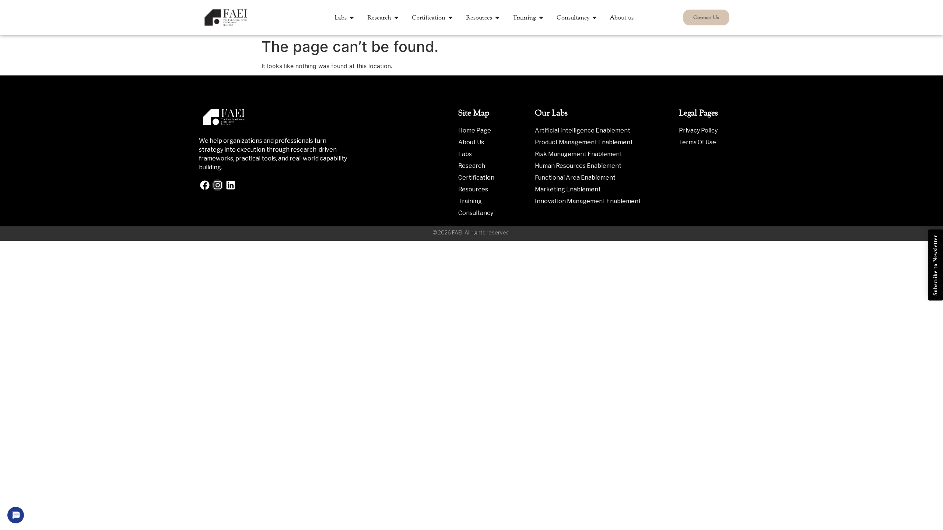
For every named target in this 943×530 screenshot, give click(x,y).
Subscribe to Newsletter (935, 265)
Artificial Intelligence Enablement (582, 130)
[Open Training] (541, 17)
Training (470, 201)
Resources (473, 189)
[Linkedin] (230, 185)
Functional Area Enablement (575, 177)
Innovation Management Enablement (588, 201)
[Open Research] (396, 17)
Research (471, 165)
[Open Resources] (497, 17)
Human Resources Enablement (578, 165)
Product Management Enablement (584, 142)
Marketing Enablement (568, 189)
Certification (476, 177)
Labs (465, 154)
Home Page (474, 130)
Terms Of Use (697, 142)
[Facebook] (204, 185)
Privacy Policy (698, 130)
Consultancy (475, 212)
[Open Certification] (450, 17)
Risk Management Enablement (578, 154)
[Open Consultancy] (594, 17)
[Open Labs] (351, 17)
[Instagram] (217, 185)
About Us (471, 142)
